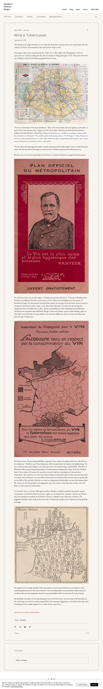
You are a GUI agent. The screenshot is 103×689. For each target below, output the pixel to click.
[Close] (100, 684)
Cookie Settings (83, 685)
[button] (78, 9)
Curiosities (41, 17)
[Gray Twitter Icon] (52, 679)
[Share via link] (30, 627)
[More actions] (87, 30)
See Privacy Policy (17, 686)
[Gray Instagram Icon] (49, 679)
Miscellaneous (55, 17)
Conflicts (19, 17)
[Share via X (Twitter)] (20, 627)
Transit (29, 17)
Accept (94, 685)
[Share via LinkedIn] (25, 627)
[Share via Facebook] (15, 627)
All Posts (7, 17)
